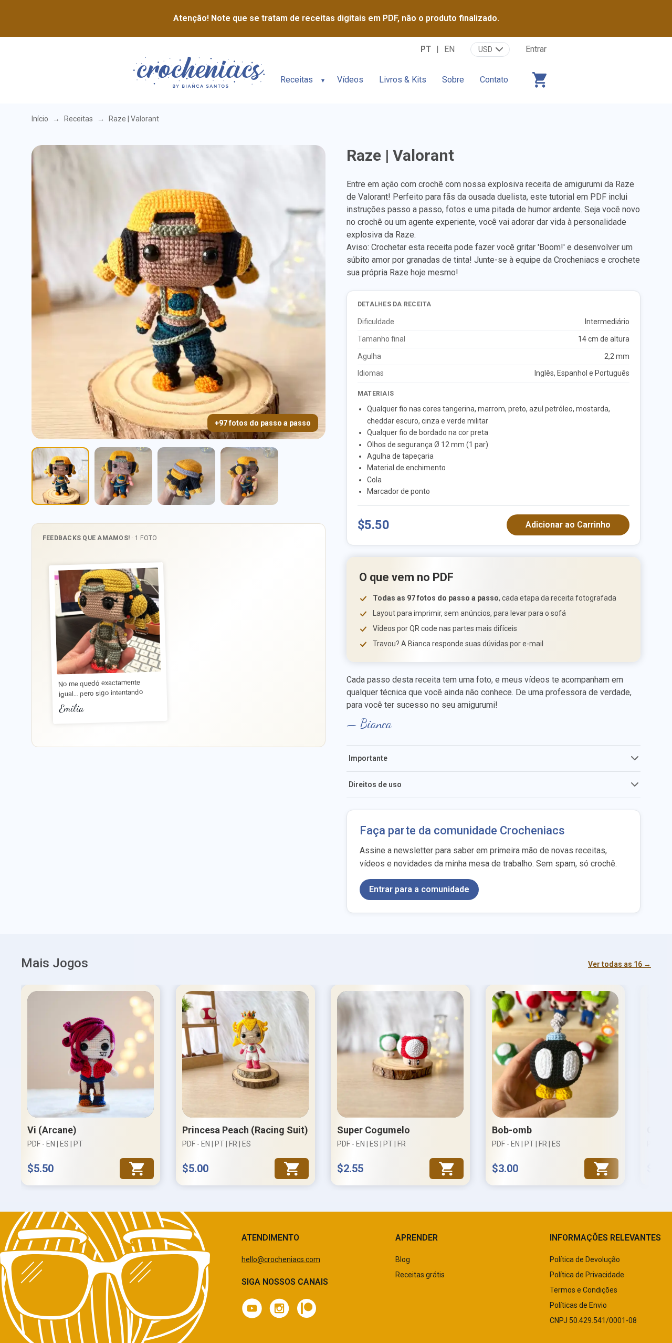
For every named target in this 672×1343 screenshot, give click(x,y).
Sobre (453, 80)
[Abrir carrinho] (539, 80)
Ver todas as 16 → (619, 964)
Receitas (296, 80)
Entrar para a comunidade (419, 889)
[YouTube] (252, 1308)
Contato (494, 80)
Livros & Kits (402, 80)
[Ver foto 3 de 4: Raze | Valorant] (186, 476)
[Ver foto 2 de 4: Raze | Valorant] (123, 476)
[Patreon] (306, 1308)
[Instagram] (279, 1308)
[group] (178, 643)
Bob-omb (512, 1129)
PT (426, 49)
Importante (368, 758)
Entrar (536, 49)
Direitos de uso (375, 784)
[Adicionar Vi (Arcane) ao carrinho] (137, 1168)
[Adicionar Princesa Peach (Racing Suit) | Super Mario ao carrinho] (292, 1168)
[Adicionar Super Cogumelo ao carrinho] (446, 1168)
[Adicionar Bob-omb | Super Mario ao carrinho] (601, 1168)
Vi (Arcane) (52, 1129)
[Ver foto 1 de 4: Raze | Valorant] (60, 476)
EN (449, 49)
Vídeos (350, 80)
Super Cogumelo (373, 1129)
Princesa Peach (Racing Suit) (245, 1129)
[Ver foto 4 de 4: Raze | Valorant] (249, 476)
